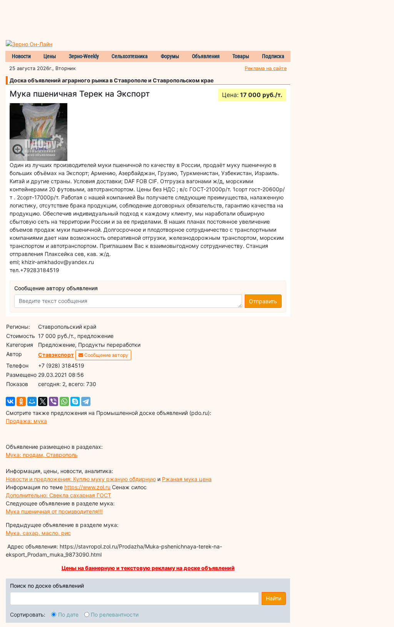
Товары (240, 56)
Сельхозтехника (130, 56)
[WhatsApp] (64, 401)
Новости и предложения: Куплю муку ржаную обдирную (81, 479)
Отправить (263, 301)
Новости (21, 56)
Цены (49, 56)
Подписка (273, 56)
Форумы (170, 56)
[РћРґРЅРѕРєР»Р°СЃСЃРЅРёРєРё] (21, 401)
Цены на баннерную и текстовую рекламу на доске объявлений (148, 568)
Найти (273, 598)
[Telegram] (85, 401)
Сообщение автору (105, 355)
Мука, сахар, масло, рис (38, 533)
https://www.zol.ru (87, 487)
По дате (68, 614)
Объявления (206, 56)
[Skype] (75, 401)
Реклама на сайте (266, 68)
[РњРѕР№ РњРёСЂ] (32, 401)
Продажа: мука (26, 421)
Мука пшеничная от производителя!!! (54, 511)
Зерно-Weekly (84, 56)
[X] (42, 401)
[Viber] (53, 401)
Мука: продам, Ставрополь (42, 454)
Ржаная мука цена (187, 479)
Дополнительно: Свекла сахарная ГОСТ (58, 495)
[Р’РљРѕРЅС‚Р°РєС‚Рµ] (10, 401)
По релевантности (115, 614)
